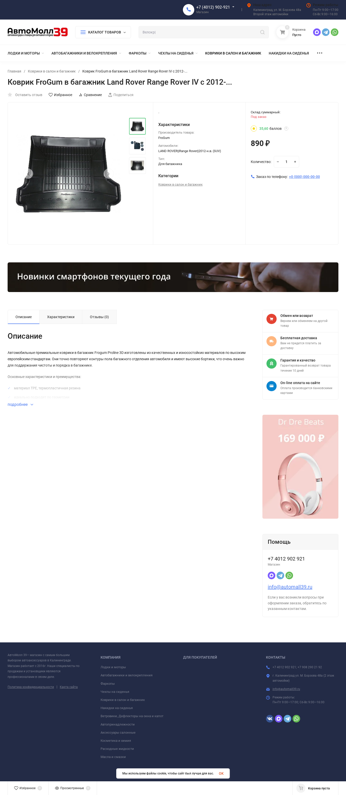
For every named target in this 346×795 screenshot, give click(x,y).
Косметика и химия (116, 741)
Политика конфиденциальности (31, 687)
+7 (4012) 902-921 (213, 7)
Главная (14, 71)
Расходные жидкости (117, 749)
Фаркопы (108, 683)
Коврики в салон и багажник (52, 71)
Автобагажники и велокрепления (126, 675)
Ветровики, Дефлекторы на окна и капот (132, 716)
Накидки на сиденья (117, 708)
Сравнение (93, 95)
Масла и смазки (113, 757)
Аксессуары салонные (118, 732)
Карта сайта (69, 687)
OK (221, 773)
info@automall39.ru (290, 587)
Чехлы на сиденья (115, 692)
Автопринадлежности (118, 724)
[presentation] (28, 174)
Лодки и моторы (113, 667)
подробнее (18, 404)
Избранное (63, 95)
